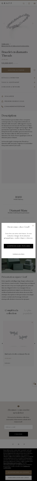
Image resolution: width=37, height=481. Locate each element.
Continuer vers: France (18, 254)
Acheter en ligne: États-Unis (18, 246)
